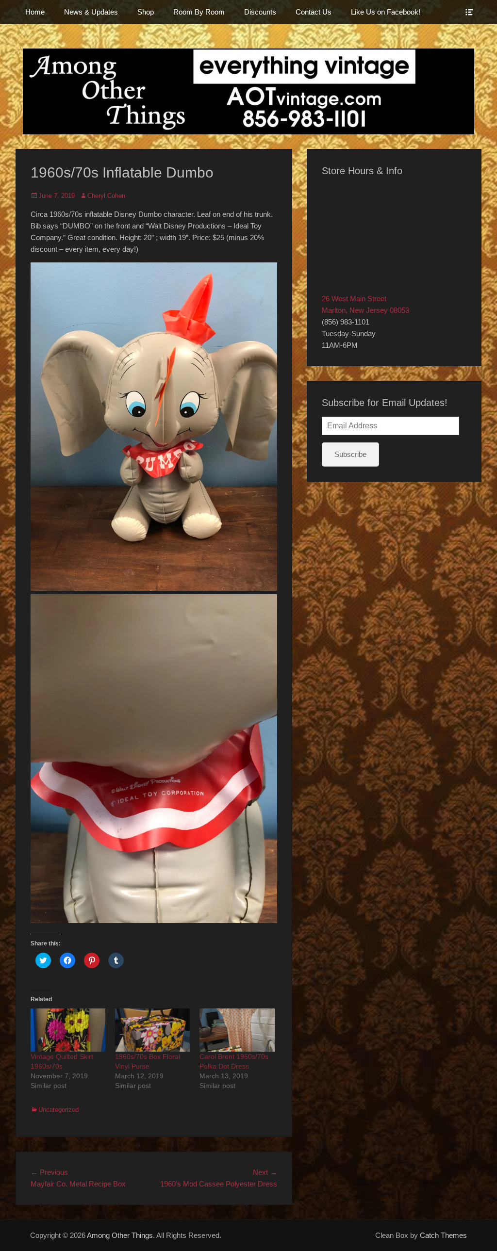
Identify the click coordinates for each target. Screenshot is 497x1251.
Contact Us (313, 12)
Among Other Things (120, 1235)
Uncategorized (58, 1109)
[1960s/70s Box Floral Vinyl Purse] (152, 1029)
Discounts (260, 12)
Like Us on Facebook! (385, 12)
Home (35, 12)
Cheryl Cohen (106, 195)
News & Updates (91, 12)
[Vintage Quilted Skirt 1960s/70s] (68, 1029)
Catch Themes (443, 1235)
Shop (145, 12)
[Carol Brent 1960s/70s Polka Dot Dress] (236, 1029)
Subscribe (350, 454)
